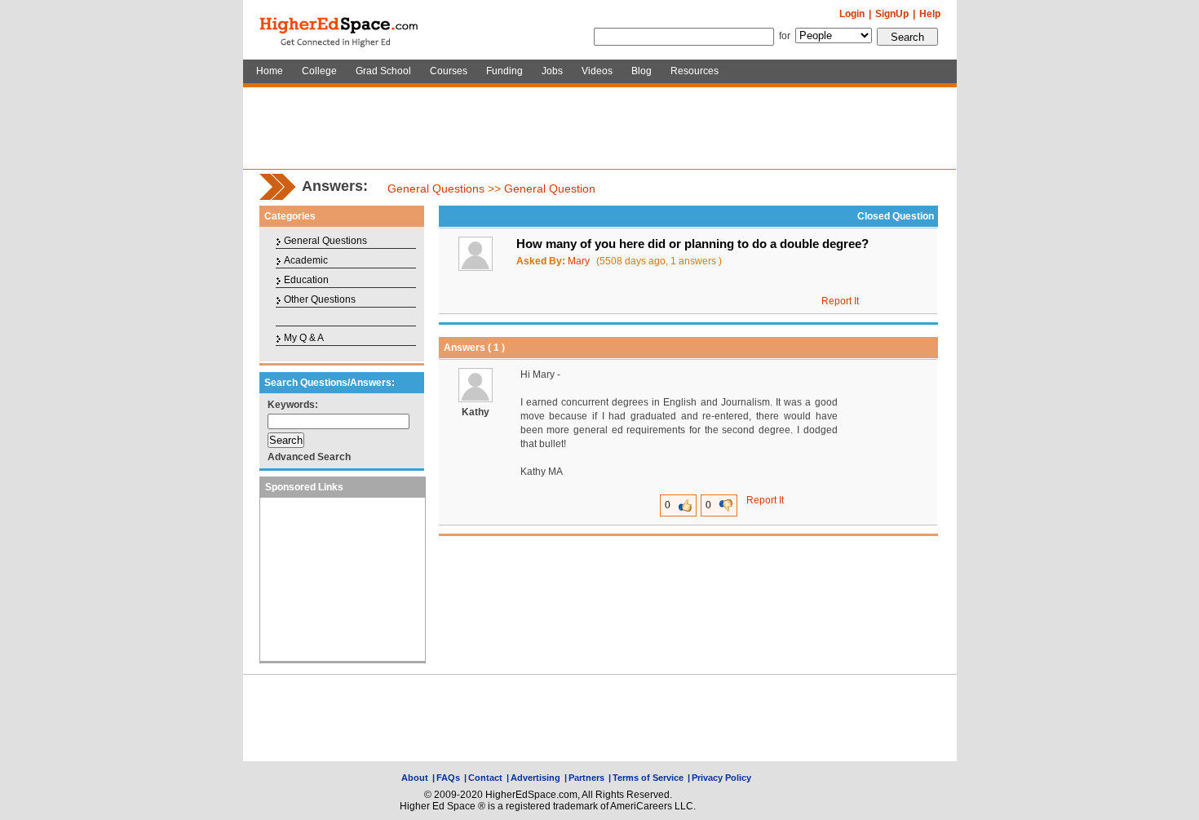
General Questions (435, 188)
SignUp (892, 14)
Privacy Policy (721, 777)
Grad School (383, 71)
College (319, 71)
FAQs (448, 777)
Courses (448, 71)
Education (306, 280)
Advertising (535, 777)
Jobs (552, 71)
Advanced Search (309, 457)
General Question (549, 188)
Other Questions (320, 299)
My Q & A (304, 338)
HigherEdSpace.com (340, 30)
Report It (840, 301)
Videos (597, 71)
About (414, 777)
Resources (694, 71)
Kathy (475, 412)
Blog (641, 71)
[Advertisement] (599, 128)
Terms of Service (648, 777)
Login (852, 14)
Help (929, 14)
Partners (586, 777)
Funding (504, 71)
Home (269, 71)
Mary (579, 261)
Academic (306, 260)
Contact (485, 777)
